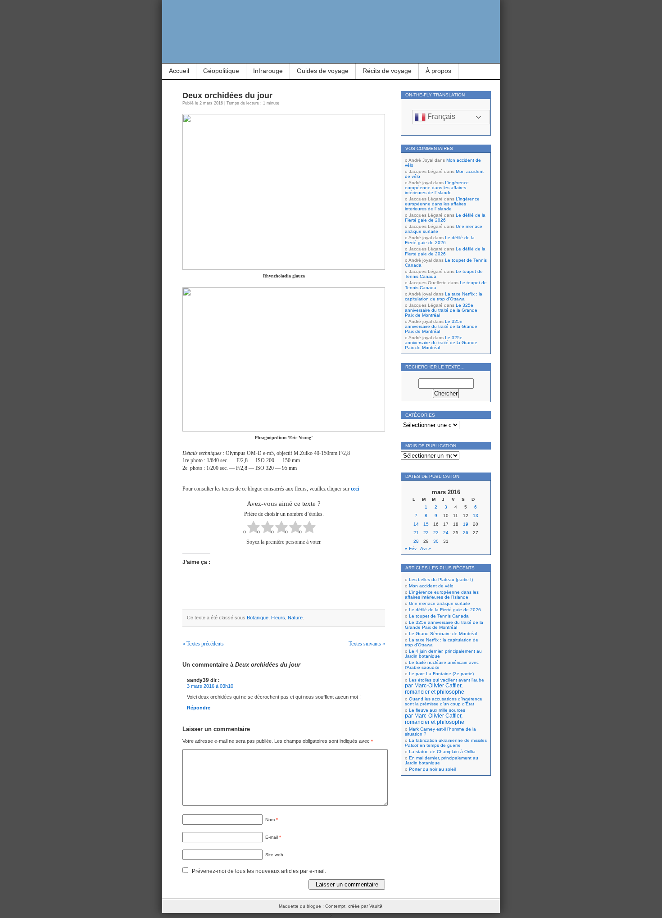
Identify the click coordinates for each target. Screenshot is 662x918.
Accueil (179, 70)
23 (436, 532)
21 (416, 532)
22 (426, 532)
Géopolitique (221, 70)
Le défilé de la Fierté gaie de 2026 (445, 218)
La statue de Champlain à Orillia (442, 751)
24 (446, 532)
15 (426, 524)
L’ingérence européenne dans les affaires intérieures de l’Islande (437, 187)
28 (416, 541)
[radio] (253, 528)
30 (436, 541)
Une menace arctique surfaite (439, 603)
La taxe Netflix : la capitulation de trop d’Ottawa (443, 296)
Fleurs (278, 617)
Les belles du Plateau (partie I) (441, 579)
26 (465, 532)
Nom (271, 819)
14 (416, 524)
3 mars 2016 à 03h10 (210, 686)
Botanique (257, 617)
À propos (438, 70)
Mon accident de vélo (431, 585)
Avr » (425, 548)
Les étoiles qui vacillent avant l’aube (444, 686)
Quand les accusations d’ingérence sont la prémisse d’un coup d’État (443, 701)
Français (440, 116)
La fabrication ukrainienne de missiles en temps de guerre (446, 743)
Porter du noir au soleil (432, 769)
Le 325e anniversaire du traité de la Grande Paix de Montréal (441, 310)
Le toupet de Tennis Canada (439, 616)
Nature (295, 617)
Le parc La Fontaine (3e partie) (441, 673)
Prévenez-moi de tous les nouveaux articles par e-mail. (259, 871)
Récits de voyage (387, 70)
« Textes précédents (203, 644)
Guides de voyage (323, 70)
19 (465, 524)
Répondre (198, 707)
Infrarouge (268, 70)
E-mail (273, 837)
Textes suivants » (367, 644)
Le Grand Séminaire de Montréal (443, 633)
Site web (274, 854)
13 (475, 515)
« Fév (411, 548)
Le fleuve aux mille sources (435, 716)
